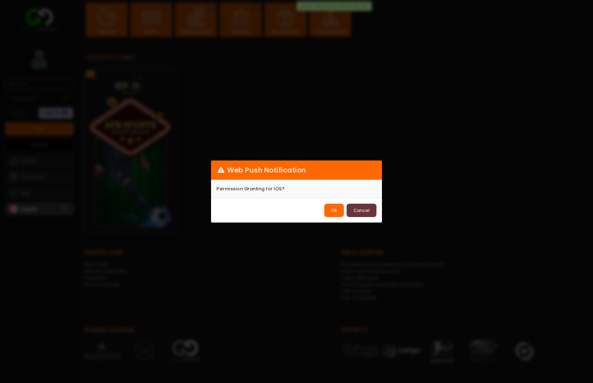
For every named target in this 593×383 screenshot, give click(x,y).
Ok (334, 210)
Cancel (361, 210)
